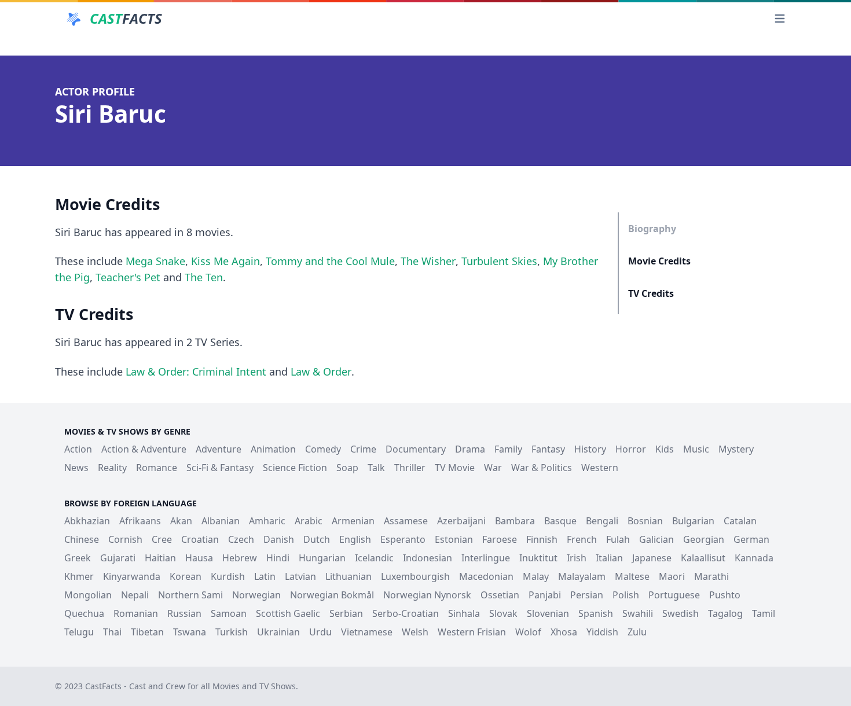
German (751, 539)
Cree (162, 539)
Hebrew (239, 557)
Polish (625, 595)
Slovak (503, 613)
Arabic (308, 520)
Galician (656, 539)
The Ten (204, 277)
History (590, 449)
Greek (77, 557)
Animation (273, 449)
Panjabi (545, 595)
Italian (609, 557)
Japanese (652, 557)
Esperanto (403, 539)
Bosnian (645, 520)
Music (696, 449)
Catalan (740, 520)
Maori (672, 576)
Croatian (200, 539)
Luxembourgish (415, 576)
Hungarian (322, 557)
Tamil (763, 613)
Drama (470, 449)
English (355, 539)
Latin (265, 576)
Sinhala (464, 613)
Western (599, 467)
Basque (560, 520)
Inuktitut (538, 557)
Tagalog (725, 613)
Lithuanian (348, 576)
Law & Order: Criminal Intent (196, 371)
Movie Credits (659, 261)
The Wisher (428, 261)
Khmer (79, 576)
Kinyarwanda (131, 576)
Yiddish (602, 632)
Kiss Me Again (225, 261)
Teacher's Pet (128, 277)
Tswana (189, 632)
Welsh (415, 632)
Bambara (515, 520)
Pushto (724, 595)
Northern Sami (190, 595)
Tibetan (147, 632)
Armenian (353, 520)
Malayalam (582, 576)
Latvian (300, 576)
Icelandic (374, 557)
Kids (664, 449)
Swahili (637, 613)
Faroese (499, 539)
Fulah (618, 539)
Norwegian (256, 595)
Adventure (218, 449)
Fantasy (548, 449)
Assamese (406, 520)
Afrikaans (140, 520)
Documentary (416, 449)
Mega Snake (155, 261)
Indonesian (427, 557)
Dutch (316, 539)
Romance (156, 467)
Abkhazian (87, 520)
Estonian (454, 539)
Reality (112, 467)
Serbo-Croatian (405, 613)
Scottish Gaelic (288, 613)
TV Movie (455, 467)
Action (78, 449)
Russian (184, 613)
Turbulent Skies (499, 261)
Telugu (79, 632)
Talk (376, 467)
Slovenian (548, 613)
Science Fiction (295, 467)
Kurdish (228, 576)
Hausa (199, 557)
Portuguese (674, 595)
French (582, 539)
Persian (586, 595)
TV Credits (651, 293)
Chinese (81, 539)
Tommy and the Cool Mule (330, 261)
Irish (576, 557)
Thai (112, 632)
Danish (278, 539)
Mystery (736, 449)
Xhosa (564, 632)
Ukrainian (278, 632)
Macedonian (486, 576)
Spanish (595, 613)
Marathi (711, 576)
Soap (347, 467)
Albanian (220, 520)
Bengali (602, 520)
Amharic (267, 520)
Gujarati (117, 557)
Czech (241, 539)
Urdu (320, 632)
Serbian (346, 613)
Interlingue (485, 557)
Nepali (135, 595)
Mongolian (88, 595)
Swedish (680, 613)
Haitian (160, 557)
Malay (536, 576)
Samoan (229, 613)
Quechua (84, 613)
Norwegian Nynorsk (427, 595)
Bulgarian (693, 520)
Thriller (410, 467)
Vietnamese (367, 632)
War (493, 467)
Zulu (637, 632)
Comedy (323, 449)
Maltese (632, 576)
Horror (630, 449)
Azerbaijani (461, 520)
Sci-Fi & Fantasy (220, 467)
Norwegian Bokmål (332, 595)
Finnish (541, 539)
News (76, 467)
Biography (652, 228)
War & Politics (541, 467)
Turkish (231, 632)
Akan (181, 520)
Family (508, 449)
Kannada (754, 557)
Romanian (135, 613)
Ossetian (499, 595)
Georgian (703, 539)
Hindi (277, 557)
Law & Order (321, 371)
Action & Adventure (143, 449)
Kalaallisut (703, 557)
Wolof (528, 632)
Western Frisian (472, 632)
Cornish (125, 539)
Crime (363, 449)
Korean (185, 576)
